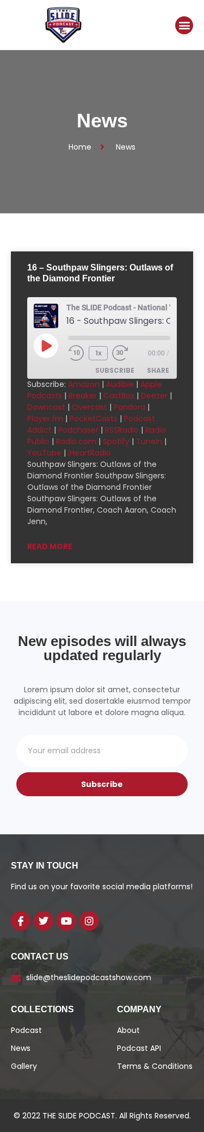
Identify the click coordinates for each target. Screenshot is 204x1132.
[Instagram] (89, 921)
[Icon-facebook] (20, 921)
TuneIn (149, 441)
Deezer (154, 395)
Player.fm (45, 418)
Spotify (116, 441)
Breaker (83, 395)
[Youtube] (66, 921)
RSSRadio (122, 429)
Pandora (129, 407)
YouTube (44, 452)
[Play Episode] (46, 346)
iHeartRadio (89, 452)
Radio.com (76, 441)
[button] (184, 25)
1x (98, 353)
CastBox (118, 395)
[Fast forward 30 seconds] (128, 353)
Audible (120, 384)
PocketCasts (94, 418)
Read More (49, 546)
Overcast (89, 407)
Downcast (46, 407)
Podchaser (78, 429)
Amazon (84, 384)
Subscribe (114, 370)
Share (158, 370)
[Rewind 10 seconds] (76, 353)
